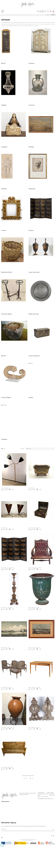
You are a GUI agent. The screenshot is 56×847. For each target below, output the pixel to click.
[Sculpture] (14, 128)
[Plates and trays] (42, 295)
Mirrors (3, 63)
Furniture (31, 63)
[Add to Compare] (12, 489)
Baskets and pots (6, 272)
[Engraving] (42, 170)
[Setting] (50, 11)
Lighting (3, 105)
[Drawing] (14, 170)
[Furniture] (42, 45)
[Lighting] (14, 86)
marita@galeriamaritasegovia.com (45, 798)
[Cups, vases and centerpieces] (42, 253)
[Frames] (14, 212)
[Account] (45, 11)
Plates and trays (34, 314)
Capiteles (4, 439)
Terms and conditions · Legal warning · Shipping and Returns (27, 794)
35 (30, 778)
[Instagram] (43, 11)
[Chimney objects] (14, 295)
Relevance (40, 448)
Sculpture (4, 147)
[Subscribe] (53, 829)
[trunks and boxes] (42, 337)
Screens (31, 230)
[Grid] (2, 449)
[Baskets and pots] (14, 253)
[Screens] (42, 212)
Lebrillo (31, 397)
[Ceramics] (42, 86)
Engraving (32, 188)
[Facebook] (40, 11)
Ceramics (32, 105)
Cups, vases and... (34, 272)
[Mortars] (14, 337)
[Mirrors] (14, 45)
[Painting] (42, 128)
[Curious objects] (14, 379)
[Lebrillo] (42, 379)
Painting (31, 147)
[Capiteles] (14, 420)
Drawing (3, 188)
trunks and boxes (34, 355)
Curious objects (6, 397)
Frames (3, 230)
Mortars (3, 355)
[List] (4, 449)
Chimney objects (6, 314)
